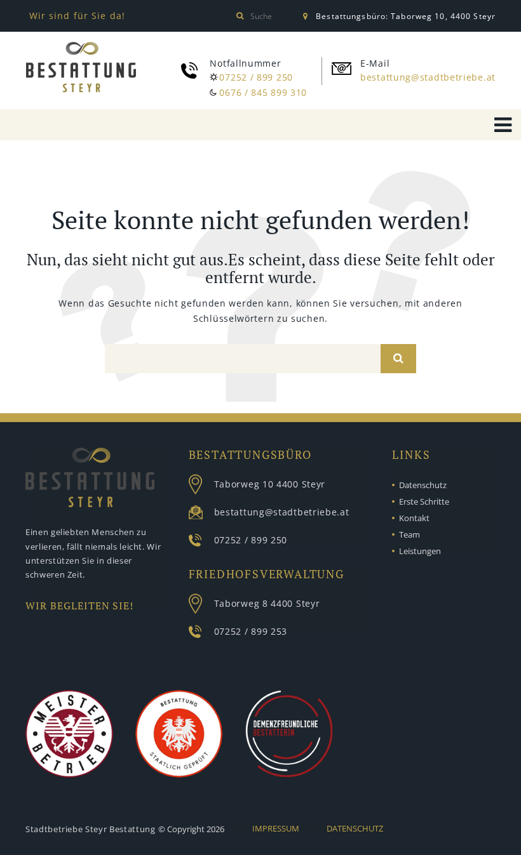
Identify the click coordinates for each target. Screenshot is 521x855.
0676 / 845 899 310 (263, 92)
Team (409, 534)
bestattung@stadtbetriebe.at (428, 77)
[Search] (398, 358)
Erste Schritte (424, 501)
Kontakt (414, 518)
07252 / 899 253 (251, 631)
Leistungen (420, 551)
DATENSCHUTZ (355, 828)
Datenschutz (423, 485)
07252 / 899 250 (256, 77)
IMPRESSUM (275, 828)
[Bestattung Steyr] (81, 67)
